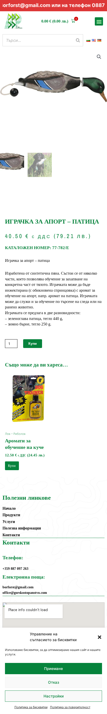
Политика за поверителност (70, 707)
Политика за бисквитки (31, 707)
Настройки (54, 696)
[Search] (78, 40)
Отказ (53, 682)
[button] (99, 637)
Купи (32, 343)
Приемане (53, 668)
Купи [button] (12, 466)
